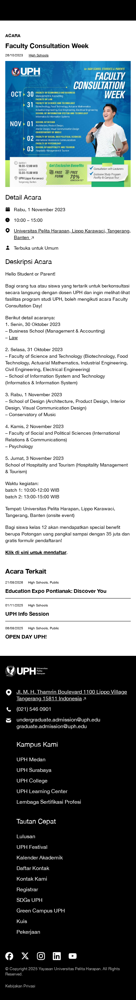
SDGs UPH (30, 900)
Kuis (22, 921)
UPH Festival (32, 847)
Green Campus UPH (41, 910)
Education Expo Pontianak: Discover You (59, 583)
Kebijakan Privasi (20, 986)
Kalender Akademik (40, 857)
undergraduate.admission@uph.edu (58, 719)
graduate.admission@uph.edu (52, 726)
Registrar (27, 889)
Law (13, 337)
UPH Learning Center (42, 791)
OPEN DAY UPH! (28, 629)
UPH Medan (31, 759)
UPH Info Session (28, 606)
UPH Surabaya (34, 770)
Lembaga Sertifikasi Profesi (49, 802)
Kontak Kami (32, 879)
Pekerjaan (28, 932)
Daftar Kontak (33, 868)
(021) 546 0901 (34, 709)
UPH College (32, 780)
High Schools (39, 55)
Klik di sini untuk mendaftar (35, 552)
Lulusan (26, 836)
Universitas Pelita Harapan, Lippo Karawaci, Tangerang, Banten (72, 234)
